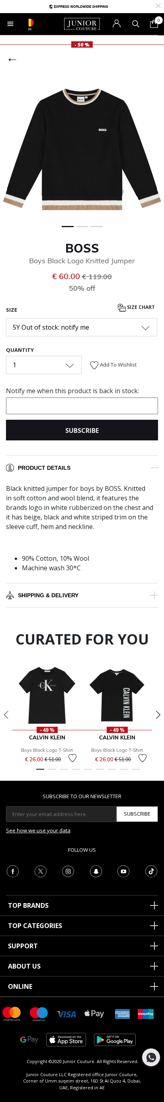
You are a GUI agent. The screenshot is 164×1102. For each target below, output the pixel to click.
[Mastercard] (11, 1013)
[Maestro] (39, 1013)
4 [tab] (76, 773)
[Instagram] (68, 870)
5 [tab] (88, 773)
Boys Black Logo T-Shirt (47, 750)
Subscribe (137, 813)
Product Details (44, 468)
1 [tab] (40, 773)
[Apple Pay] (94, 1013)
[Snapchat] (96, 870)
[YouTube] (123, 870)
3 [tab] (64, 773)
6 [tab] (100, 773)
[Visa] (66, 1014)
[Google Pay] (29, 1039)
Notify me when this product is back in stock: (72, 390)
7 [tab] (112, 773)
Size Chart (140, 307)
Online (20, 986)
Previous (6, 715)
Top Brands (28, 905)
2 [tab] (52, 773)
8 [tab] (124, 773)
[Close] (158, 5)
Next (158, 715)
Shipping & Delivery (48, 595)
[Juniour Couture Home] (82, 23)
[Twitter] (41, 870)
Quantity (20, 349)
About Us (24, 966)
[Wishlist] (72, 758)
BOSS (82, 248)
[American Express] (122, 1013)
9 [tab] (136, 773)
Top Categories (35, 925)
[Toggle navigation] (10, 24)
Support (23, 946)
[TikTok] (151, 870)
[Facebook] (13, 870)
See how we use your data (38, 830)
